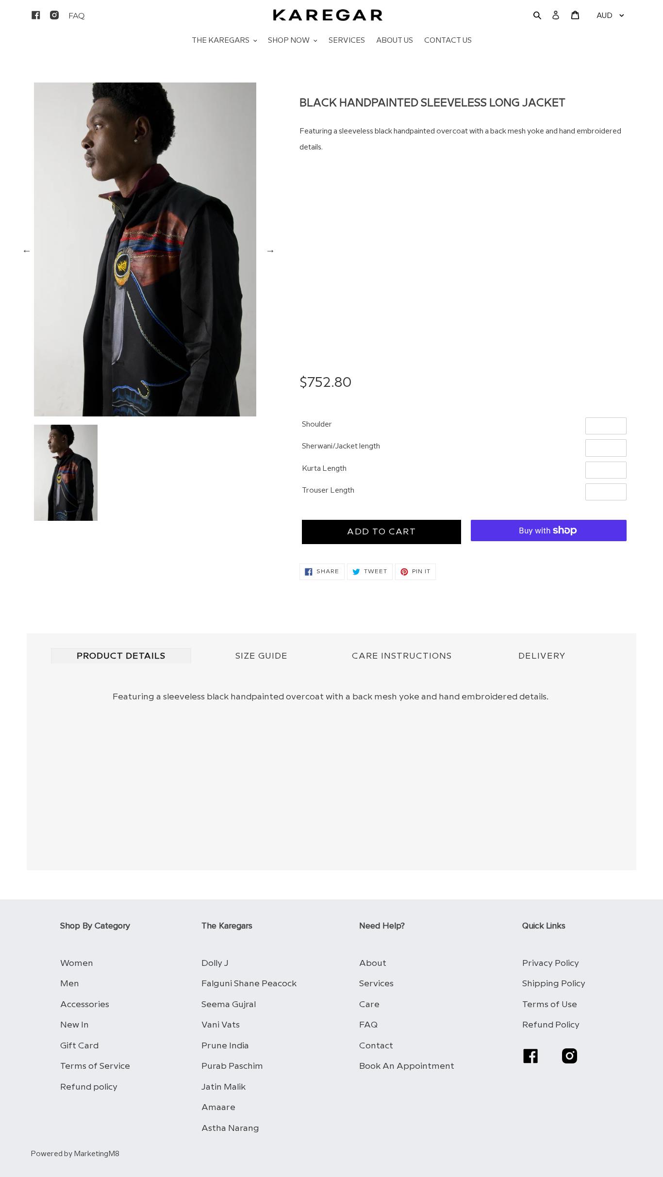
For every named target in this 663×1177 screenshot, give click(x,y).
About (372, 963)
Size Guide (261, 656)
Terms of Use (549, 1004)
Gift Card (79, 1046)
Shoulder (317, 424)
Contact (376, 1046)
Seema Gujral (228, 1004)
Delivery (541, 656)
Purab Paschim (232, 1066)
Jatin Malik (223, 1087)
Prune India (225, 1046)
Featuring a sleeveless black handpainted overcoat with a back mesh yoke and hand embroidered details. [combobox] (460, 139)
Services (376, 983)
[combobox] (464, 244)
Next (270, 249)
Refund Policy (551, 1025)
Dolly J (215, 963)
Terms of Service (95, 1066)
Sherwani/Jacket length (341, 446)
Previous (27, 249)
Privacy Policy (550, 963)
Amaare (218, 1107)
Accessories (84, 1004)
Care (369, 1004)
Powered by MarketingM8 (75, 1154)
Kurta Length (324, 468)
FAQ (368, 1025)
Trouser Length (328, 490)
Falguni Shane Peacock (249, 983)
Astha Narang (230, 1128)
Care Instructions (402, 656)
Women (76, 963)
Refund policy (88, 1087)
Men (69, 983)
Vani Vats (220, 1025)
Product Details (121, 656)
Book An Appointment (406, 1066)
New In (74, 1025)
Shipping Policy (553, 983)
